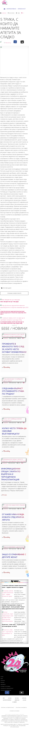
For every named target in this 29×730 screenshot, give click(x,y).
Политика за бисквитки (6, 690)
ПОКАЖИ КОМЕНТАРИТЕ (14, 293)
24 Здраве (14, 702)
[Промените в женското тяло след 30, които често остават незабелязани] (13, 336)
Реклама (2, 682)
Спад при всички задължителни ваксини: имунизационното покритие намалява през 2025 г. (13, 313)
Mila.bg (24, 700)
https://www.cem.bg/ (14, 726)
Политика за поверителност (7, 688)
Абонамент (3, 684)
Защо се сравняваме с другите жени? (14, 555)
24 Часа (9, 698)
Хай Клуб (24, 698)
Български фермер (7, 700)
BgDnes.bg (17, 700)
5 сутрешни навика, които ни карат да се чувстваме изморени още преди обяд (12, 322)
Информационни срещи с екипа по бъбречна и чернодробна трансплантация (10, 474)
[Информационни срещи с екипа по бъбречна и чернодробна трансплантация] (14, 461)
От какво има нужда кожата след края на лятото (13, 517)
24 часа (4, 495)
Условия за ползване (5, 686)
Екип (2, 678)
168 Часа (17, 698)
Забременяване (11, 9)
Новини (4, 13)
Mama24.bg (8, 42)
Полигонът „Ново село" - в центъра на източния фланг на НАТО (13, 625)
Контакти (3, 680)
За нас (2, 676)
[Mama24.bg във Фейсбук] (7, 692)
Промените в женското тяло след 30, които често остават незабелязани (14, 347)
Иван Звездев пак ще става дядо (9, 301)
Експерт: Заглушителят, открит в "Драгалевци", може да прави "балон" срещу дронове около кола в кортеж (13, 606)
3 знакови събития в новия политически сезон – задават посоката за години (14, 586)
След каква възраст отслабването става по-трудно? (13, 391)
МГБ (4, 698)
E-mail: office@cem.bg (20, 725)
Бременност (22, 9)
